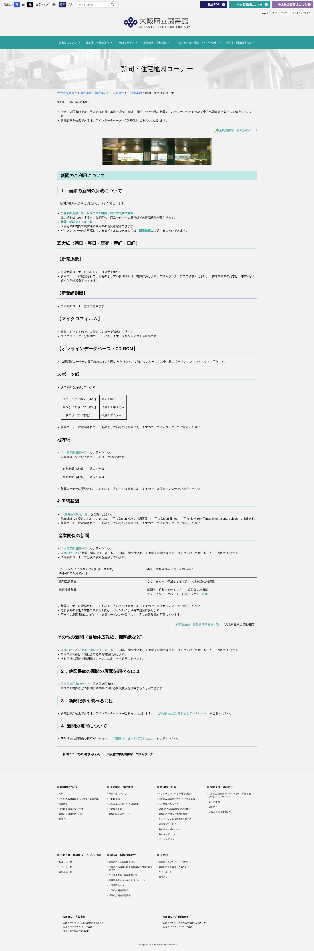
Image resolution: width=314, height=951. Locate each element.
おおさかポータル (167, 834)
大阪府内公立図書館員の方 (122, 862)
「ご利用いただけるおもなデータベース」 (182, 713)
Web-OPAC (68, 552)
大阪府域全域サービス (120, 814)
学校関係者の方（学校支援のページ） (127, 880)
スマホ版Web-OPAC (169, 804)
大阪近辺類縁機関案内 (220, 812)
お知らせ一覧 (65, 862)
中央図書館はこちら (250, 4)
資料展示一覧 (65, 872)
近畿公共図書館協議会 (120, 895)
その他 (164, 855)
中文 (274, 13)
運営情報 (63, 804)
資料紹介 (213, 807)
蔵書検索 (145, 230)
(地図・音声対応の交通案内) (76, 930)
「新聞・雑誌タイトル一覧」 (97, 649)
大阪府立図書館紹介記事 (71, 814)
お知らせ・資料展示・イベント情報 (196, 42)
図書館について (68, 42)
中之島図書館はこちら (292, 4)
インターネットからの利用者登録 (175, 793)
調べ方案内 (214, 802)
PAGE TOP (304, 918)
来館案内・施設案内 (97, 42)
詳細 (205, 594)
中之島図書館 (115, 809)
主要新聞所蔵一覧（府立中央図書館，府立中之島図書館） (98, 213)
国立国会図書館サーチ (75, 683)
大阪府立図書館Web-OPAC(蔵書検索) (177, 798)
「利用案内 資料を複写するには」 (133, 738)
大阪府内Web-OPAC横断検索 (173, 814)
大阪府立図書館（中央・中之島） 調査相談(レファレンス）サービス (231, 795)
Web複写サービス (167, 824)
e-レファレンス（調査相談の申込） (176, 819)
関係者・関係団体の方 (238, 42)
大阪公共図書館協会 (118, 890)
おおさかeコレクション (170, 829)
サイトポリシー (166, 872)
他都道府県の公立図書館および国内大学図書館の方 (130, 868)
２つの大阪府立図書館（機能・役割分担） (79, 798)
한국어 (284, 13)
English (264, 13)
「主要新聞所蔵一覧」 (75, 452)
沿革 (61, 793)
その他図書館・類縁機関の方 (123, 875)
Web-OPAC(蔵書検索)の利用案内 (175, 809)
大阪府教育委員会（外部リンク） (175, 867)
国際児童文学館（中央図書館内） (125, 804)
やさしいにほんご (301, 13)
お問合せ (63, 819)
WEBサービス (126, 42)
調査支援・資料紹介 (155, 42)
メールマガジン (166, 839)
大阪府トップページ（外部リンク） (176, 862)
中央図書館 (114, 798)
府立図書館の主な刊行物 (71, 809)
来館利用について (117, 793)
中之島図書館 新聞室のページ (236, 130)
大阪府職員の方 (116, 885)
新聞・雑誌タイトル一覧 (77, 221)
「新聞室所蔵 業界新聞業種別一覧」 (197, 624)
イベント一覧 (65, 867)
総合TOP (214, 4)
